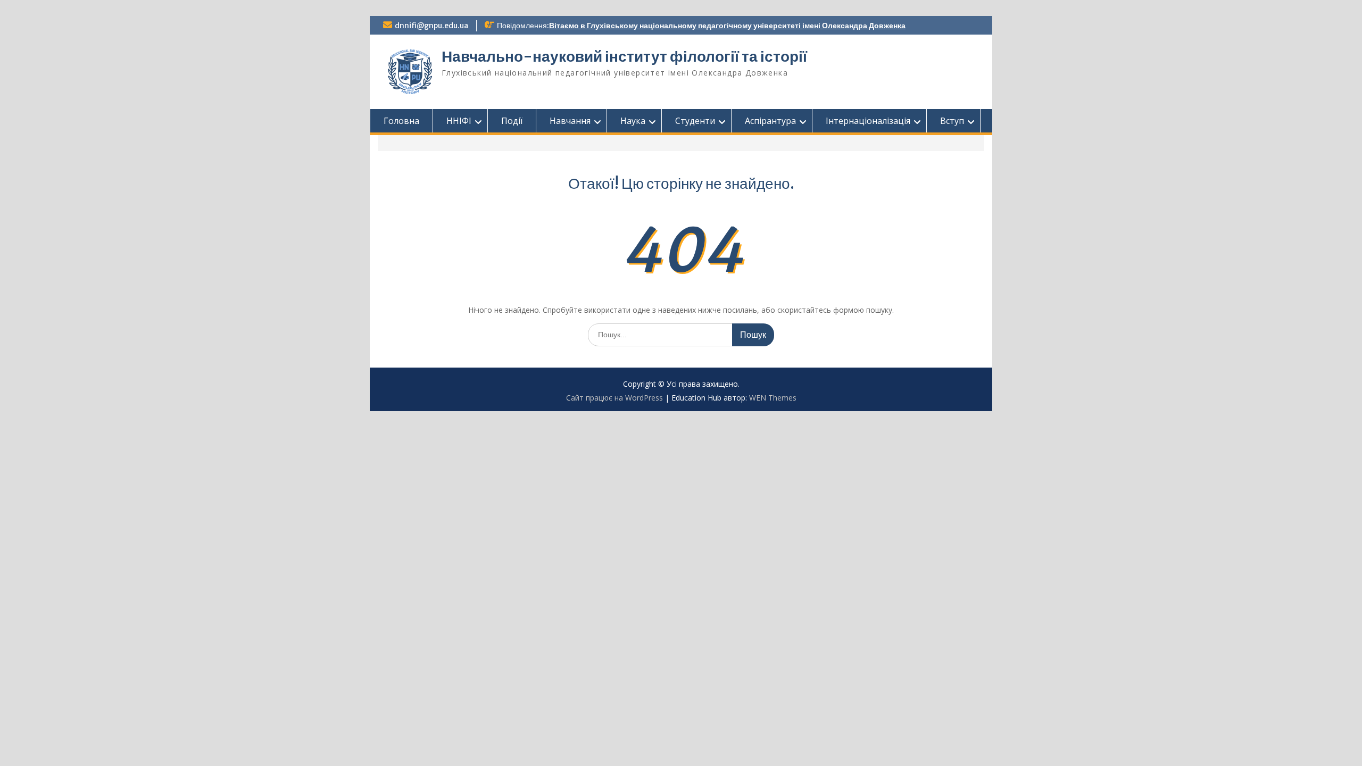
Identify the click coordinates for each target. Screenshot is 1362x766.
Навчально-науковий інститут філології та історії (624, 56)
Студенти (695, 121)
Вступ (952, 121)
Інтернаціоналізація (868, 121)
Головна (401, 121)
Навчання (570, 121)
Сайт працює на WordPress (614, 398)
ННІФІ (458, 121)
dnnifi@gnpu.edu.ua (431, 25)
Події (511, 121)
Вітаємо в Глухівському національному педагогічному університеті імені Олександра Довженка (727, 25)
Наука (632, 121)
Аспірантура (770, 121)
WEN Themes (772, 398)
